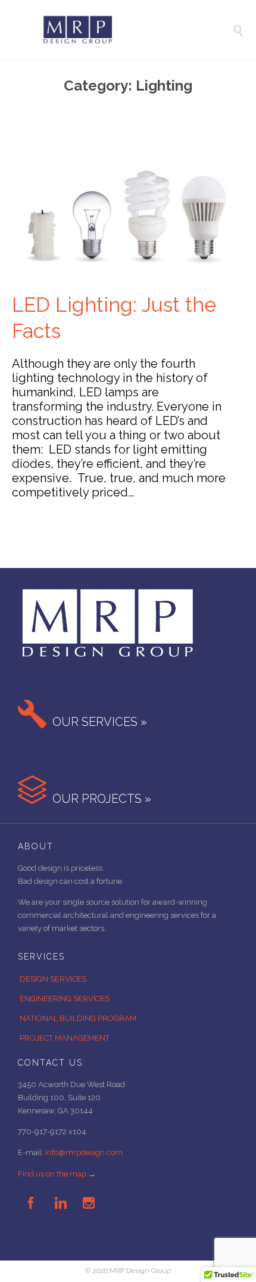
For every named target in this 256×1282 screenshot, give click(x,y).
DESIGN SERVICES (53, 978)
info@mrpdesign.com (84, 1152)
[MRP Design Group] (137, 30)
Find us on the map (52, 1173)
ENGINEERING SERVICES (65, 998)
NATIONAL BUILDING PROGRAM (78, 1018)
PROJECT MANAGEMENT (65, 1037)
